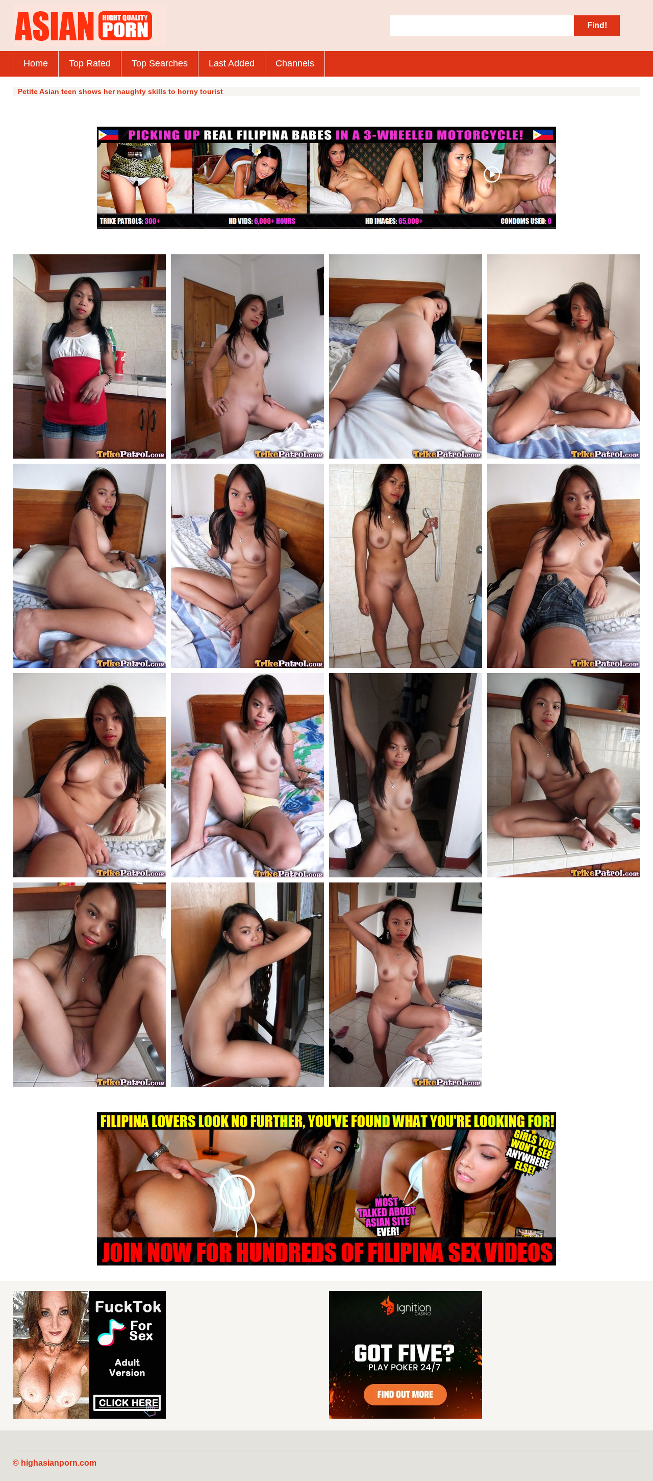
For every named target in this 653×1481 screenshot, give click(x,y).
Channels (294, 63)
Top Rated (90, 63)
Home (35, 63)
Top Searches (160, 63)
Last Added (232, 63)
